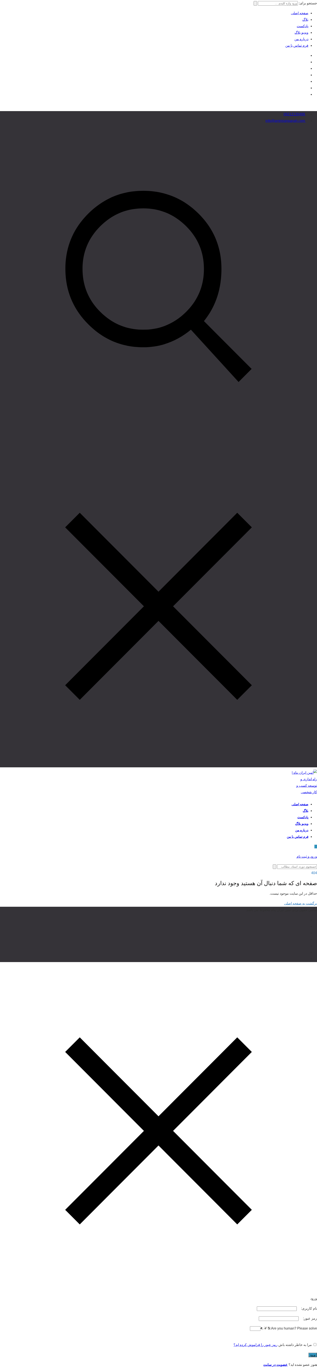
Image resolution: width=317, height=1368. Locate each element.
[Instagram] (307, 55)
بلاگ (305, 19)
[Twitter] (307, 68)
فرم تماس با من (296, 45)
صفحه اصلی (299, 13)
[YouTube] (307, 62)
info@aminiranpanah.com (285, 121)
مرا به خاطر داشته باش (295, 1345)
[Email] (307, 88)
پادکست (302, 26)
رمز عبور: (309, 1318)
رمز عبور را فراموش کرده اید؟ (256, 1345)
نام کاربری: (308, 1308)
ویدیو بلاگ (301, 32)
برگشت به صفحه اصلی (300, 903)
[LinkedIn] (307, 75)
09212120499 (295, 114)
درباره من (301, 39)
